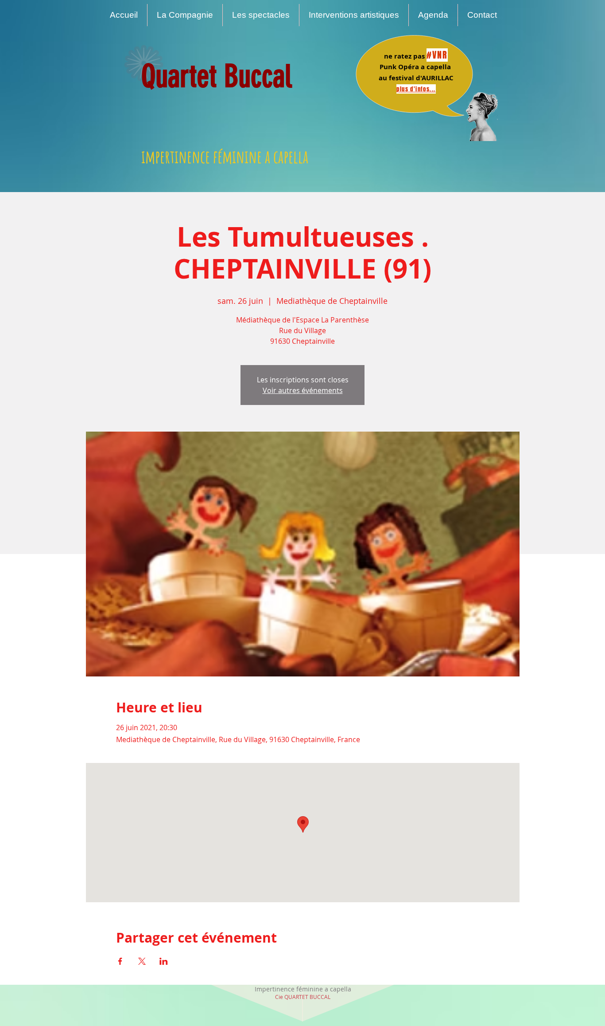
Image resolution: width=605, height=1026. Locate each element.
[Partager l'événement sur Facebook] (120, 961)
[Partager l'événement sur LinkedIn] (163, 961)
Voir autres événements (303, 390)
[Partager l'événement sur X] (142, 961)
